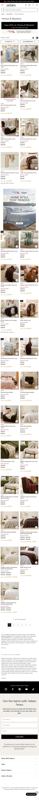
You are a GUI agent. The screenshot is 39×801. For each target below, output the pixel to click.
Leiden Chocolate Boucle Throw (28, 173)
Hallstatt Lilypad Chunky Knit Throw (29, 251)
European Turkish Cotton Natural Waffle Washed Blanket (9, 568)
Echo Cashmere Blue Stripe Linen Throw (9, 66)
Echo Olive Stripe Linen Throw (27, 100)
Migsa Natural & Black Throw (8, 139)
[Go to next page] (30, 625)
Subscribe (19, 737)
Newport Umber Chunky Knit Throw (29, 285)
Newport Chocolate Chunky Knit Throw (9, 285)
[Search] (4, 10)
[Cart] (37, 5)
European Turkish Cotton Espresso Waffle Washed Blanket (28, 533)
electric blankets (6, 636)
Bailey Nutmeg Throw (25, 567)
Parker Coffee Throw (25, 320)
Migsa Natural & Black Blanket (8, 532)
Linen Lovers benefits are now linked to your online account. (19, 1)
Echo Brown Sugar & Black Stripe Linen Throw (28, 66)
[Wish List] (33, 5)
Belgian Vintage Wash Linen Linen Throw (29, 462)
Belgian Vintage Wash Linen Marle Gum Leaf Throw (9, 497)
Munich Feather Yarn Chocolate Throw (9, 321)
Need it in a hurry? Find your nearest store (1, 1)
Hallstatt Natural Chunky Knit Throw (8, 427)
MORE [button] (3, 648)
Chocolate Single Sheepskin (27, 392)
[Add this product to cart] (17, 60)
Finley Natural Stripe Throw (7, 461)
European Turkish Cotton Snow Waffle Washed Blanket (8, 603)
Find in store (10, 100)
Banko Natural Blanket (25, 426)
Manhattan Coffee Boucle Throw (28, 358)
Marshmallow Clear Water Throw (9, 358)
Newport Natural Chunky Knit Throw (10, 173)
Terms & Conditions (20, 746)
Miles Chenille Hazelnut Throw (8, 105)
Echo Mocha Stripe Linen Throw (28, 139)
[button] (33, 38)
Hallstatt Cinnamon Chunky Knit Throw (28, 497)
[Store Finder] (26, 5)
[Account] (29, 5)
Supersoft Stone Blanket (7, 392)
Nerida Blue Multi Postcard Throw (9, 251)
